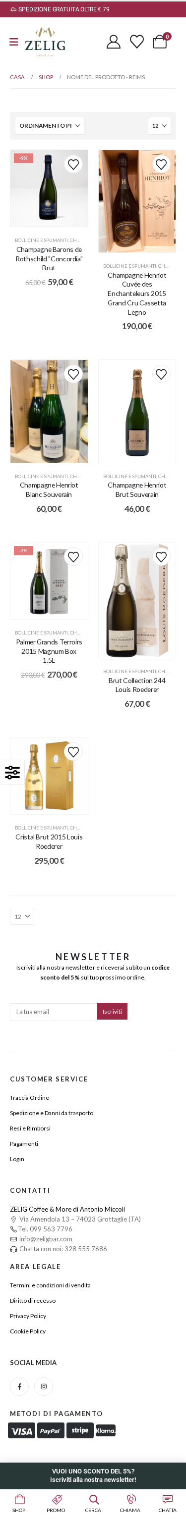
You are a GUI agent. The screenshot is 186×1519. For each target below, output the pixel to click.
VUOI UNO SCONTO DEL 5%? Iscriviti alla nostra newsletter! (93, 1475)
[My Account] (113, 42)
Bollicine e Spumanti (41, 240)
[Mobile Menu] (14, 41)
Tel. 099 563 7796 (45, 1229)
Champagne (85, 240)
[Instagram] (43, 1386)
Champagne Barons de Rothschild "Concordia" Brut (48, 258)
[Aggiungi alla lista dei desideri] (73, 164)
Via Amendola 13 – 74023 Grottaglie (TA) (79, 1219)
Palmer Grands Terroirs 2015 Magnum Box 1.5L (49, 651)
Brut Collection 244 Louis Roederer (137, 685)
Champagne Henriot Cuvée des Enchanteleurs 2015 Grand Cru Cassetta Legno (137, 293)
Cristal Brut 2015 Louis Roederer (48, 841)
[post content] (49, 188)
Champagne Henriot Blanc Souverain (49, 489)
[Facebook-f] (19, 1386)
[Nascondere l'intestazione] (45, 41)
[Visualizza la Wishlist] (136, 42)
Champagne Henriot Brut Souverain (137, 489)
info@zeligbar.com (45, 1239)
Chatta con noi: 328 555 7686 (62, 1249)
